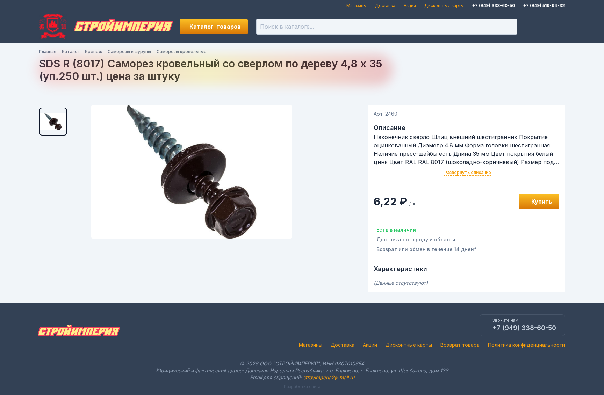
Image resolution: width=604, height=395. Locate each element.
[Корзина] (557, 26)
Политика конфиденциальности (526, 345)
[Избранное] (533, 26)
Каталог (215, 26)
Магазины (356, 5)
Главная (47, 51)
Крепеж (93, 51)
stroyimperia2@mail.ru (328, 377)
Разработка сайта (302, 386)
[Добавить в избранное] (505, 201)
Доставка (385, 5)
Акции (410, 5)
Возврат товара (460, 345)
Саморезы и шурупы (129, 51)
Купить (541, 201)
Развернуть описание (467, 172)
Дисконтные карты (444, 5)
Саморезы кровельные (182, 51)
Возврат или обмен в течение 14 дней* (426, 249)
